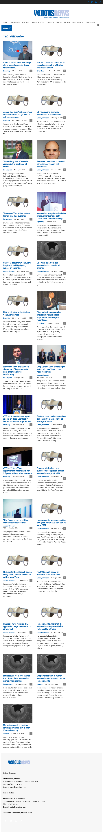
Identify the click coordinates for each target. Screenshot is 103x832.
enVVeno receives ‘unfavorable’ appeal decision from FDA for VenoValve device (51, 65)
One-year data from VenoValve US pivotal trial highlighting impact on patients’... (17, 265)
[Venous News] (51, 13)
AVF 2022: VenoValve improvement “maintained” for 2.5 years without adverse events (17, 471)
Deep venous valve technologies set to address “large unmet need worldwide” (51, 369)
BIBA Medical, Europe (11, 779)
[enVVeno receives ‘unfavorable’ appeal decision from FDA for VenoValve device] (51, 50)
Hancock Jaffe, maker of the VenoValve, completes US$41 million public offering (50, 626)
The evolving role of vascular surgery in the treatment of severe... (16, 164)
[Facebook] (88, 2)
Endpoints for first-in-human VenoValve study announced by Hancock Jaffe (51, 678)
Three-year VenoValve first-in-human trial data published (16, 214)
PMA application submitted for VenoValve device (16, 313)
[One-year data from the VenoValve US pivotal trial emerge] (51, 250)
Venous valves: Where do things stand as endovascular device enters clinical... (17, 65)
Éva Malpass (7, 170)
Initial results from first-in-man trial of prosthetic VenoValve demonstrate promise (16, 678)
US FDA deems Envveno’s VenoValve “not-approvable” (49, 113)
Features (25, 22)
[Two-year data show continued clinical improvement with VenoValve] (51, 149)
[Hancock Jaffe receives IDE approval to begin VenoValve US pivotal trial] (17, 611)
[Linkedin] (92, 2)
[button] (98, 25)
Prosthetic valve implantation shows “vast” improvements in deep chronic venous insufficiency (16, 371)
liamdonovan (7, 684)
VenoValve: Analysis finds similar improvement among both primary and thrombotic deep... (51, 216)
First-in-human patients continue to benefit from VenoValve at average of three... (51, 419)
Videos (59, 22)
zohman (40, 684)
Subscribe (7, 28)
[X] (100, 2)
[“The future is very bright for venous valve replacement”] (17, 508)
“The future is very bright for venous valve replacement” (15, 521)
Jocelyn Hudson (43, 118)
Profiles (50, 22)
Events (67, 22)
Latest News (15, 22)
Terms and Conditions (11, 813)
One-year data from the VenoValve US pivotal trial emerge (48, 265)
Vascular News (38, 22)
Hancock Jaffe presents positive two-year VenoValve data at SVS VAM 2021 (51, 522)
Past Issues (90, 22)
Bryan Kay (6, 71)
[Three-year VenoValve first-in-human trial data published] (17, 201)
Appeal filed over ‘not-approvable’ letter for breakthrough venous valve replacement (17, 114)
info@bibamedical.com (17, 787)
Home (5, 22)
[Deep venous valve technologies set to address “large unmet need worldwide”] (51, 354)
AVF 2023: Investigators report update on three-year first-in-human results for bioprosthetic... (17, 419)
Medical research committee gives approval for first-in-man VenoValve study (16, 728)
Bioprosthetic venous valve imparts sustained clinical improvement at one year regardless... (49, 316)
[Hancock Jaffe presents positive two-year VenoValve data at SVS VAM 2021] (51, 508)
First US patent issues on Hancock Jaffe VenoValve (48, 573)
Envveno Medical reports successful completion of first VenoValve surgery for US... (50, 471)
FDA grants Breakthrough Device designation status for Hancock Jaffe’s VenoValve (17, 574)
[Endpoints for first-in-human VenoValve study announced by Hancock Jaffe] (51, 663)
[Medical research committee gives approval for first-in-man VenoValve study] (17, 713)
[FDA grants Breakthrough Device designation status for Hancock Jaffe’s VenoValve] (17, 560)
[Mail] (96, 2)
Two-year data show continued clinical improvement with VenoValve (51, 164)
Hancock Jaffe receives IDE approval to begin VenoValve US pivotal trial (17, 626)
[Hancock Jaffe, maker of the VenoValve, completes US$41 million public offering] (51, 611)
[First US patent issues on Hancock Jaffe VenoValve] (51, 560)
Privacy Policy (26, 813)
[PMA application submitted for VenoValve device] (17, 300)
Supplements (77, 22)
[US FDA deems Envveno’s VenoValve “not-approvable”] (51, 100)
